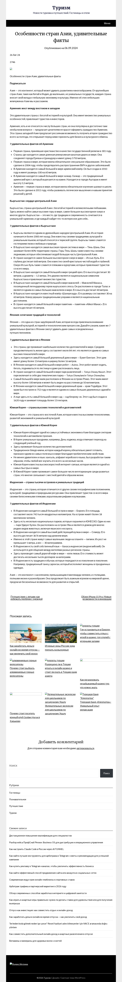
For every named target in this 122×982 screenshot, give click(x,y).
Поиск (13, 765)
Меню (107, 23)
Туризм (61, 8)
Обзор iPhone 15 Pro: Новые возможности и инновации (96, 597)
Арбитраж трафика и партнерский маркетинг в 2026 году (37, 886)
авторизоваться (85, 748)
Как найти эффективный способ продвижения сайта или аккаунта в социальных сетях (53, 872)
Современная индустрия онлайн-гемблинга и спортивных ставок (42, 879)
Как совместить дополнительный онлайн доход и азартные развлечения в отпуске (51, 934)
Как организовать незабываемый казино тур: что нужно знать (95, 683)
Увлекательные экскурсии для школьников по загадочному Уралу (59, 709)
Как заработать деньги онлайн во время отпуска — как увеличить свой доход (25, 649)
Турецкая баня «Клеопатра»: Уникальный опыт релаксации (95, 706)
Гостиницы (14, 792)
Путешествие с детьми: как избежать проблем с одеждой (27, 597)
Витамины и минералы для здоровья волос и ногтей (35, 940)
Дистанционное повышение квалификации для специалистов (40, 835)
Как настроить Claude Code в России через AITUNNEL (36, 849)
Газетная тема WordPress (72, 978)
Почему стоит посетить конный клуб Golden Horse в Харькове (25, 717)
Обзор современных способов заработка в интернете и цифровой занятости (48, 893)
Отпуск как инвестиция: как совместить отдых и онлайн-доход (41, 910)
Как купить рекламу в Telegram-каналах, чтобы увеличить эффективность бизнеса (51, 866)
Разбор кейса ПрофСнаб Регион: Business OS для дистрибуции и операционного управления (56, 842)
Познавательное (17, 799)
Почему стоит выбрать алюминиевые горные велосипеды (22, 672)
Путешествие (16, 806)
